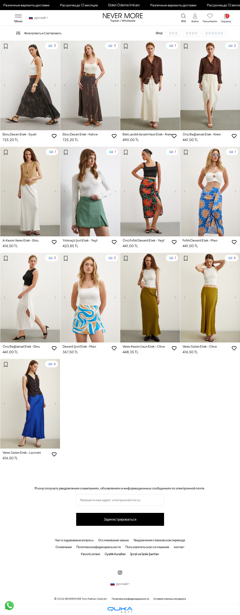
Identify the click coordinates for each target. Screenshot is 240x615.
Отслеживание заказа (113, 540)
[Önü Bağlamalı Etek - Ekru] (30, 298)
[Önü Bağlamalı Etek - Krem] (210, 86)
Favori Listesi (90, 554)
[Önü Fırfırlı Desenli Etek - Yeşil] (150, 192)
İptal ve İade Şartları (144, 554)
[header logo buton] (122, 17)
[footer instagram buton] (120, 572)
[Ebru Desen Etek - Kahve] (90, 86)
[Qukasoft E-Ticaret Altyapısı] (120, 610)
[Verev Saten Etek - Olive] (210, 298)
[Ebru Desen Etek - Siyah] (30, 86)
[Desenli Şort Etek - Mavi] (90, 298)
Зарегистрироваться (120, 519)
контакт (179, 547)
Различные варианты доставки (26, 5)
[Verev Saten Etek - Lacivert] (30, 404)
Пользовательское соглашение (147, 547)
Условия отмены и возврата (169, 598)
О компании (64, 547)
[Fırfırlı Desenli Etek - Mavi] (210, 192)
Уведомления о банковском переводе (159, 540)
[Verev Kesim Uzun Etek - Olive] (150, 298)
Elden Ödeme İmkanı (124, 5)
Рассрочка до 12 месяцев (79, 5)
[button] (195, 19)
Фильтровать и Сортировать (42, 33)
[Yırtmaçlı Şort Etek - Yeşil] (90, 192)
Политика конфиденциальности (98, 547)
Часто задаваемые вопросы (74, 540)
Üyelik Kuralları (115, 554)
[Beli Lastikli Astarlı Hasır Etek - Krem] (150, 86)
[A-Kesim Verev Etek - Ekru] (30, 192)
